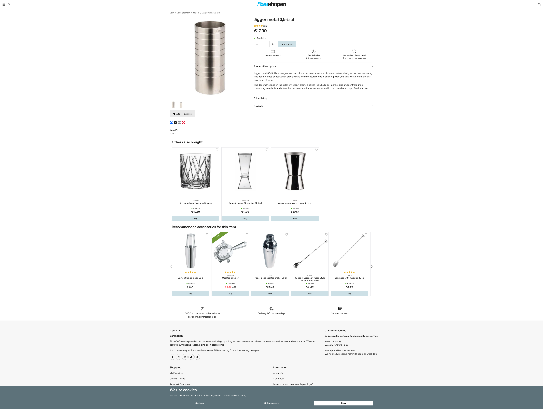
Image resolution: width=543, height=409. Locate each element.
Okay (343, 403)
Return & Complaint (180, 385)
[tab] (313, 66)
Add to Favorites (183, 114)
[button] (196, 219)
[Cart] (539, 4)
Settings (199, 403)
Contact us (279, 379)
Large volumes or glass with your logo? (293, 385)
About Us (278, 374)
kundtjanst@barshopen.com (340, 351)
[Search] (8, 4)
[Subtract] (257, 44)
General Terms (177, 379)
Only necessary (271, 403)
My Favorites (176, 374)
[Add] (272, 44)
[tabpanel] (313, 82)
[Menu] (3, 4)
